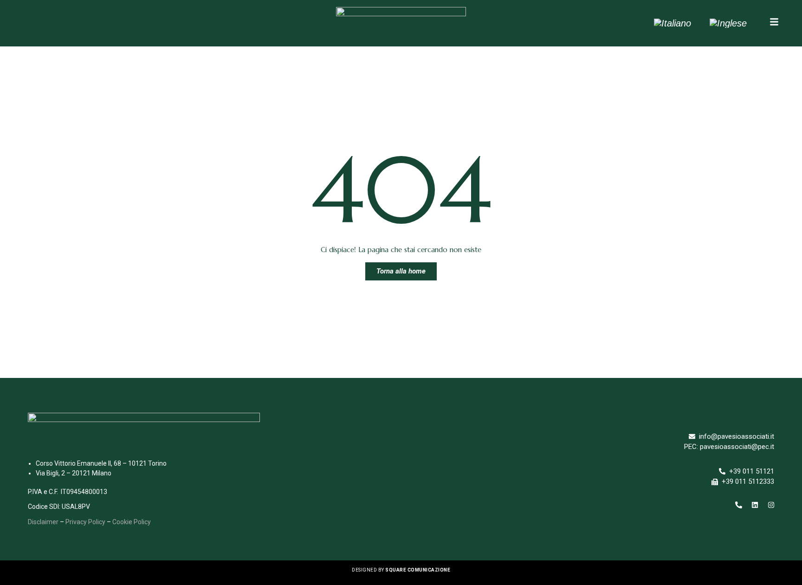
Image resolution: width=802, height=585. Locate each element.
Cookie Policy (131, 522)
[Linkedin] (755, 505)
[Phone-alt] (738, 505)
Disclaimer (43, 522)
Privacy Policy (85, 522)
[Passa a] (672, 23)
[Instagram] (771, 505)
